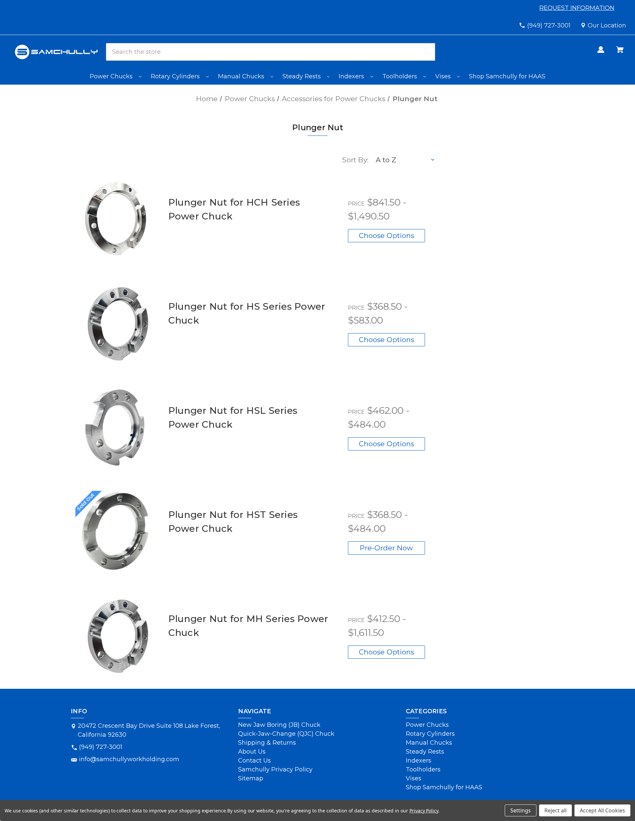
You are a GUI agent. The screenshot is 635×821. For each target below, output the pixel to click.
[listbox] (405, 160)
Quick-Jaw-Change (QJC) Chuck (286, 733)
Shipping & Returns (267, 742)
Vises (443, 76)
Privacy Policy (423, 810)
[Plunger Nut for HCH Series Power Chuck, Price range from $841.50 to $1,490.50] (116, 218)
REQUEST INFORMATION (577, 8)
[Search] (427, 52)
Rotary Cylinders (176, 76)
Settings (520, 810)
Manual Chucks (242, 76)
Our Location (607, 25)
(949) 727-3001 (549, 25)
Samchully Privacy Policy (275, 769)
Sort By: (355, 160)
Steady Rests (302, 76)
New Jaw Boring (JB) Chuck (279, 724)
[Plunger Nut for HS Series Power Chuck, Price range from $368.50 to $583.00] (116, 323)
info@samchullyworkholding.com (129, 759)
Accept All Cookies (602, 810)
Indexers (352, 76)
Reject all (555, 810)
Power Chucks (112, 76)
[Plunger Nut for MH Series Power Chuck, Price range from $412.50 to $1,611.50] (116, 635)
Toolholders (400, 76)
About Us (252, 751)
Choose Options (386, 235)
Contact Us (254, 760)
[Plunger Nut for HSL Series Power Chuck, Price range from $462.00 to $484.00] (116, 427)
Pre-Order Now (386, 548)
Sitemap (250, 778)
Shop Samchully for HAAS (507, 76)
